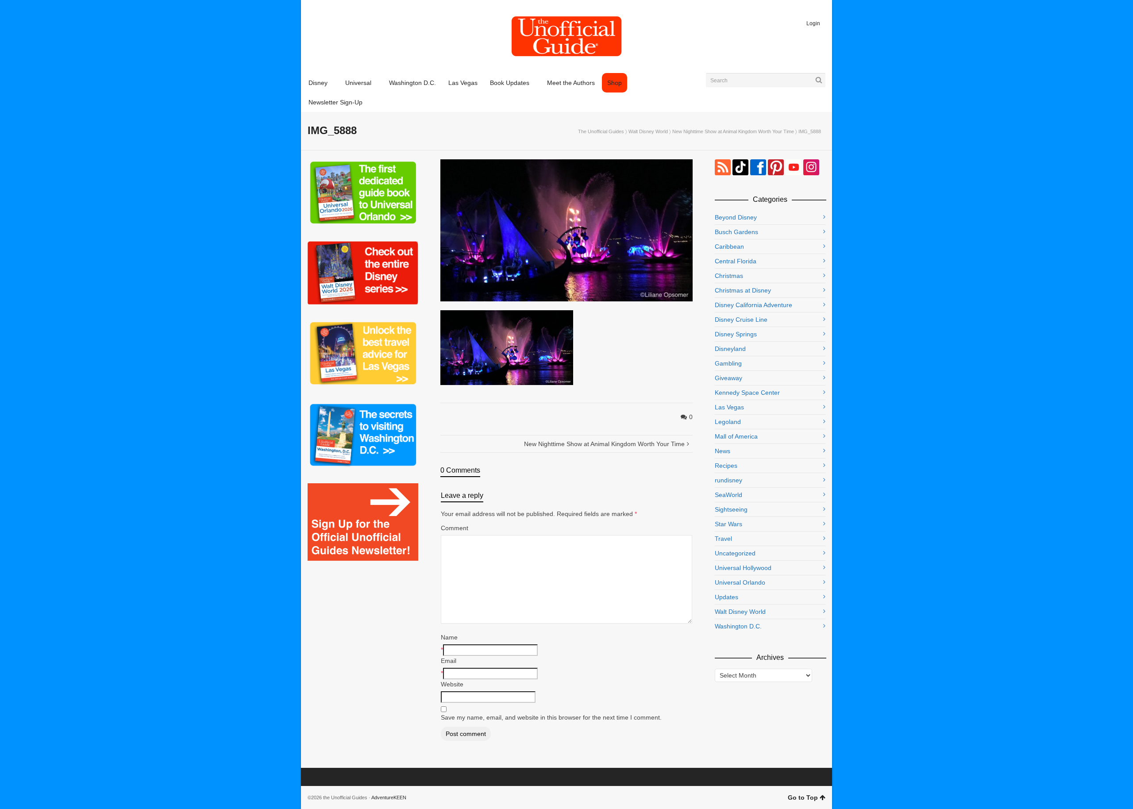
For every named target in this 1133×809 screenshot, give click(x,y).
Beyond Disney (736, 217)
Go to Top (803, 797)
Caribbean (729, 246)
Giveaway (728, 377)
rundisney (728, 480)
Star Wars (728, 524)
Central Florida (735, 261)
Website (452, 684)
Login (813, 23)
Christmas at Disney (743, 290)
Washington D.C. (738, 626)
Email (448, 660)
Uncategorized (735, 553)
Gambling (728, 363)
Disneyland (730, 348)
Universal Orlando (740, 582)
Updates (726, 597)
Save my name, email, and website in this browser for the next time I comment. (551, 717)
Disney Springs (736, 334)
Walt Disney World (648, 131)
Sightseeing (731, 509)
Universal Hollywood (743, 567)
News (722, 451)
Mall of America (736, 436)
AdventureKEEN (388, 797)
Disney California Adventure (753, 304)
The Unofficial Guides (601, 131)
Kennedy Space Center (747, 392)
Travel (723, 538)
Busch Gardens (736, 231)
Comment (454, 528)
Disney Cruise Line (741, 319)
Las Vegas (729, 407)
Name (449, 637)
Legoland (728, 421)
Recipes (726, 465)
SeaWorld (728, 494)
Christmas (729, 275)
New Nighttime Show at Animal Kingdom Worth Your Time (733, 131)
